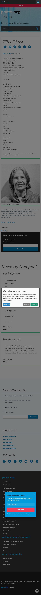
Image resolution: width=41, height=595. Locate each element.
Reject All (26, 304)
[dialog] (20, 297)
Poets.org (5, 2)
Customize (6, 304)
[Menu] (38, 2)
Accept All (34, 304)
